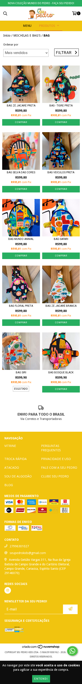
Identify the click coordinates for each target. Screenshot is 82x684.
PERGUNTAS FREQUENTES (51, 448)
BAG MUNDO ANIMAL (21, 239)
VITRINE (10, 446)
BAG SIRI (21, 372)
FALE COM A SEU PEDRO (59, 467)
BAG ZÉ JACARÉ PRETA (21, 105)
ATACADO (11, 467)
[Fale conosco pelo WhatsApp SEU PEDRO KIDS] (72, 651)
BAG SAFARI (61, 239)
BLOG (8, 485)
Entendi (41, 678)
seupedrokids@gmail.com (28, 553)
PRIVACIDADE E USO (56, 459)
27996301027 (19, 546)
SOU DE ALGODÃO (18, 476)
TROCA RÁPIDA (15, 459)
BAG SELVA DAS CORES (21, 172)
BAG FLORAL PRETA (21, 305)
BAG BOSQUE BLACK (60, 372)
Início (6, 35)
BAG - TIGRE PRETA (61, 105)
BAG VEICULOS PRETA (60, 172)
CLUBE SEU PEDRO (55, 476)
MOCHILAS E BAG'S (27, 35)
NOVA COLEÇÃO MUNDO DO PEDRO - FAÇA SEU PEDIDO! (41, 3)
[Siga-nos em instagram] (7, 590)
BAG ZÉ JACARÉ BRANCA (61, 305)
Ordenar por (10, 44)
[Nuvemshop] (41, 648)
